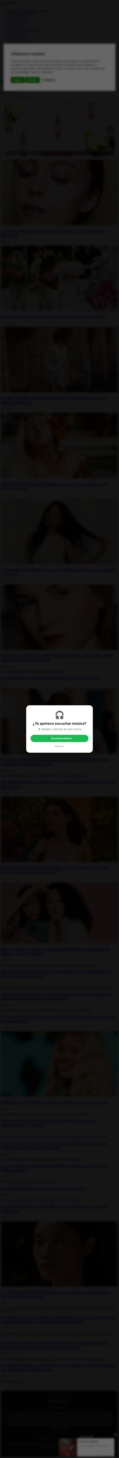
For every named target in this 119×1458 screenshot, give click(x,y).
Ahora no (59, 746)
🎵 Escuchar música (59, 738)
